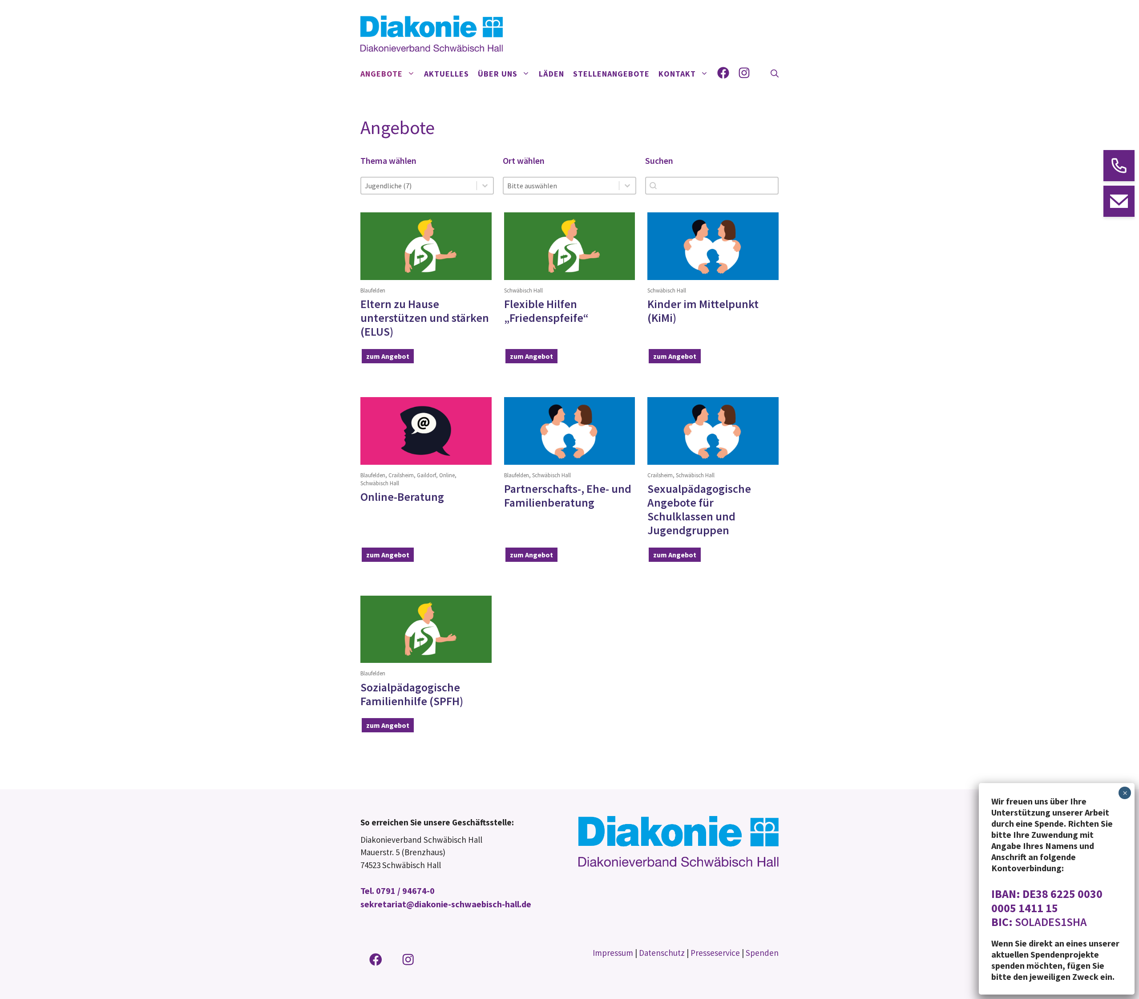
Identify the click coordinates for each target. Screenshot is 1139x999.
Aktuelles (446, 74)
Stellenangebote (611, 74)
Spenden (762, 952)
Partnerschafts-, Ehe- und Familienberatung (567, 495)
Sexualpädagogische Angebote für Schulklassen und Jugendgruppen (699, 509)
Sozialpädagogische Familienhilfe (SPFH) (411, 694)
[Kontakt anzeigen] (1119, 165)
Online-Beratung (402, 496)
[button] (774, 74)
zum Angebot (387, 356)
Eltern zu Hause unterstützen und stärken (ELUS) (424, 317)
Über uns (497, 74)
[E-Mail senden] (1119, 201)
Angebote (381, 74)
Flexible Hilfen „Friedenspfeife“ (546, 310)
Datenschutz (662, 952)
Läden (551, 74)
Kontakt (677, 74)
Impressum (613, 952)
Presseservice (715, 952)
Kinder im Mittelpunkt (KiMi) (703, 310)
